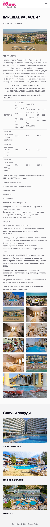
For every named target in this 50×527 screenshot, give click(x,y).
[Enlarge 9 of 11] (21, 357)
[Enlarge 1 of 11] (21, 295)
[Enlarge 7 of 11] (21, 341)
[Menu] (46, 4)
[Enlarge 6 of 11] (44, 326)
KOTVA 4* (8, 513)
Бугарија (18, 23)
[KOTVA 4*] (25, 497)
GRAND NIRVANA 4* (12, 446)
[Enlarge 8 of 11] (44, 341)
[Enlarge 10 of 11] (44, 357)
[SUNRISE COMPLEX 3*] (25, 464)
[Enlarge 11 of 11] (44, 376)
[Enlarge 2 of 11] (44, 295)
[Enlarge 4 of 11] (44, 310)
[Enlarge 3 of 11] (21, 310)
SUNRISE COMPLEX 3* (14, 480)
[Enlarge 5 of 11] (21, 326)
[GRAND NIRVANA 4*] (25, 430)
